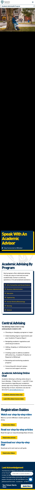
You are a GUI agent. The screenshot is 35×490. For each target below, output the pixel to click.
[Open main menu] (32, 2)
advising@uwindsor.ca (16, 390)
